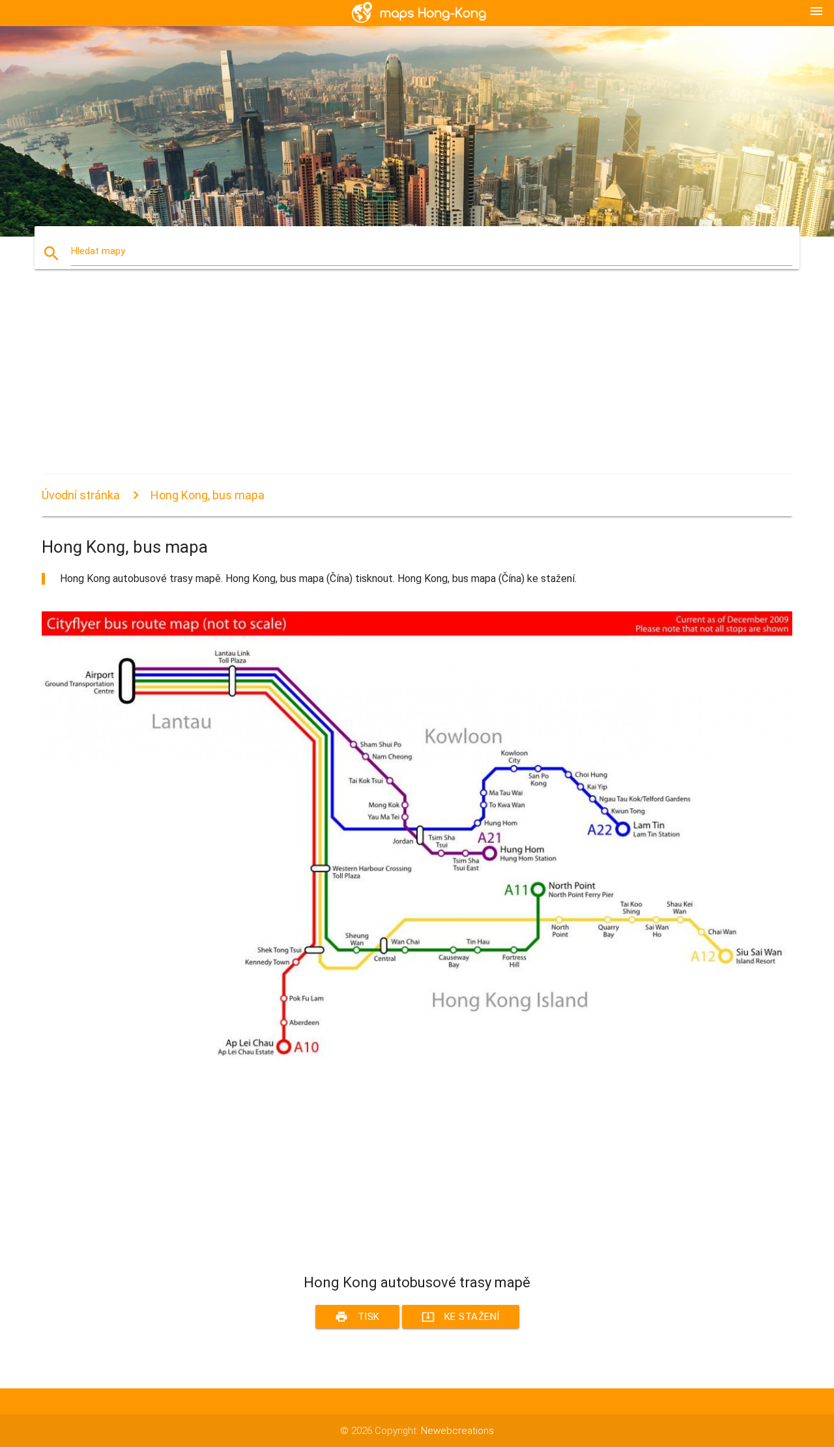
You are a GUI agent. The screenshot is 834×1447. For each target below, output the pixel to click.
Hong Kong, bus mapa (208, 495)
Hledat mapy (98, 251)
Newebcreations (457, 1431)
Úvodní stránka (81, 495)
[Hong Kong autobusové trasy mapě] (417, 1068)
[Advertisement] (417, 383)
